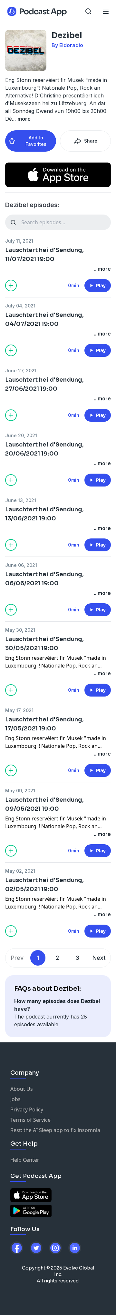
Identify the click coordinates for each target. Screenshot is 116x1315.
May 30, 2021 (20, 630)
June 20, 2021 (21, 435)
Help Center (24, 1159)
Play (101, 285)
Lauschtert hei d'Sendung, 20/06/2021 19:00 (44, 449)
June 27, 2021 (20, 370)
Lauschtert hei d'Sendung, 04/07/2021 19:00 (44, 319)
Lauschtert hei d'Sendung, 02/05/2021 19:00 (44, 885)
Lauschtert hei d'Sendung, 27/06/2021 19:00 (44, 384)
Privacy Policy (26, 1109)
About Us (21, 1088)
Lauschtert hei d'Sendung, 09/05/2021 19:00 (44, 804)
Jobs (15, 1099)
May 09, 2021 (20, 790)
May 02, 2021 (20, 871)
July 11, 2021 (19, 241)
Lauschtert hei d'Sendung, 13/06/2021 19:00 (44, 514)
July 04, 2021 (20, 305)
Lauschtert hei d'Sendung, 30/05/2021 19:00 (44, 644)
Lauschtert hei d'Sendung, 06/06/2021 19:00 (44, 579)
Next (99, 957)
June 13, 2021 (20, 500)
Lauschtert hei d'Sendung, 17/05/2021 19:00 (44, 724)
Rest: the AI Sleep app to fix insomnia (55, 1130)
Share (90, 141)
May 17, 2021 (19, 710)
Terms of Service (30, 1119)
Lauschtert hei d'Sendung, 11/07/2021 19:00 (44, 254)
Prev (17, 957)
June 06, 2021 (21, 565)
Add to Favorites (35, 141)
